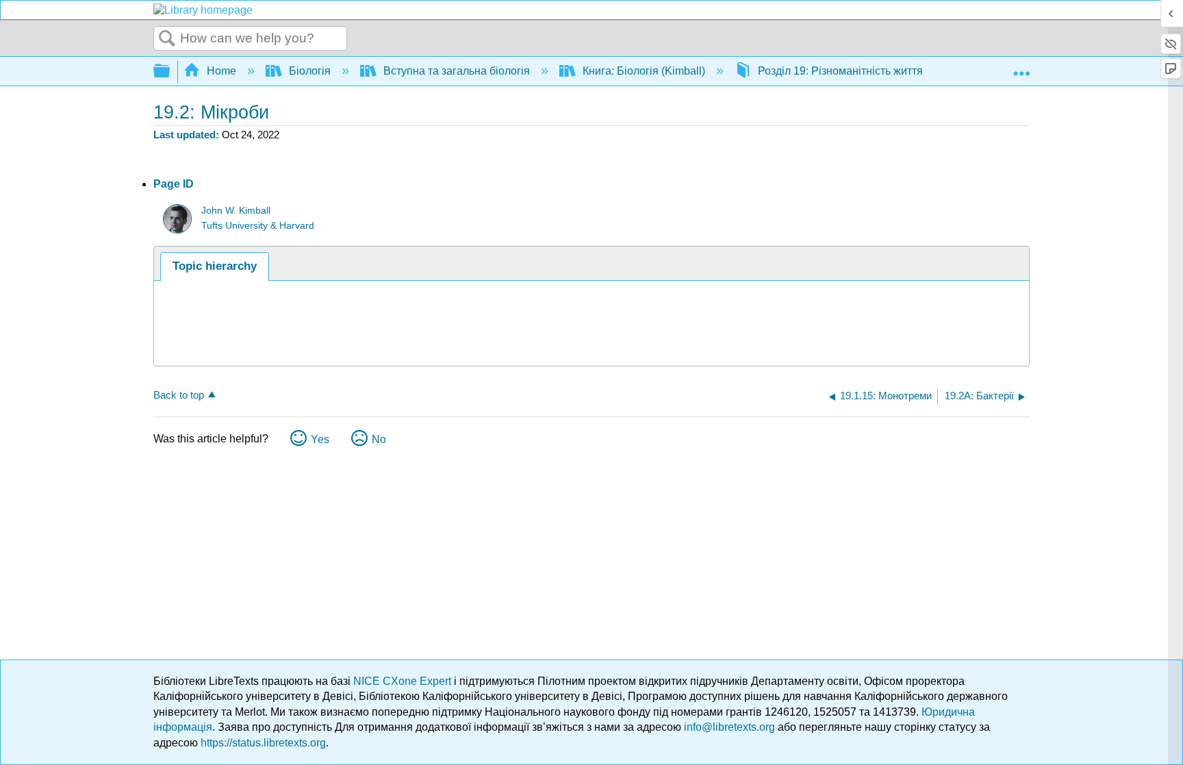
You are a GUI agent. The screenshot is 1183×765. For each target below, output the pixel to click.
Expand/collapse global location (1021, 67)
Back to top (178, 395)
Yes (320, 439)
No (379, 439)
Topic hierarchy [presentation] (215, 266)
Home (221, 71)
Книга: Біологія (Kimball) (644, 71)
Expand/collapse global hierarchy (170, 71)
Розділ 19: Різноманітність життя (840, 71)
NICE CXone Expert (403, 681)
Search (167, 39)
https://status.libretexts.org (263, 743)
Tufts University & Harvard (257, 226)
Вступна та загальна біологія (457, 71)
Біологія (309, 71)
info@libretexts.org (729, 727)
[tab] (214, 266)
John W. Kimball (235, 210)
